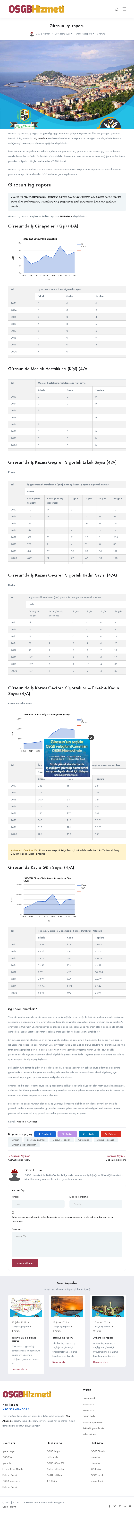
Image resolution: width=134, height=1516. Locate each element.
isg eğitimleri (83, 197)
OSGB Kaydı (89, 1398)
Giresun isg (83, 1139)
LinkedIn (90, 1134)
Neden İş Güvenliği (27, 1121)
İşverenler (7, 1463)
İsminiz (15, 1197)
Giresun (15, 1139)
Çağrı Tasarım (9, 1506)
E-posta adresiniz (78, 1197)
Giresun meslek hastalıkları (23, 1144)
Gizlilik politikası (54, 1475)
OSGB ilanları (89, 1416)
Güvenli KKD (65, 197)
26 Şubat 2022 (62, 33)
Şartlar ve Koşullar (55, 1469)
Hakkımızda (52, 1457)
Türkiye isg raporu (83, 33)
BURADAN (66, 216)
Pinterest (112, 1134)
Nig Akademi (40, 138)
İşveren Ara (88, 1410)
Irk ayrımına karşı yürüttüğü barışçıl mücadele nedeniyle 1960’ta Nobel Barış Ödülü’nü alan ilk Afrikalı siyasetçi (64, 852)
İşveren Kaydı (8, 1451)
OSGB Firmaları (98, 1451)
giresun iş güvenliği (36, 1139)
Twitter (68, 1134)
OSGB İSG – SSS (56, 1463)
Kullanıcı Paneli (90, 1434)
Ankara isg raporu (103, 1338)
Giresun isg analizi (105, 1139)
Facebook (46, 1134)
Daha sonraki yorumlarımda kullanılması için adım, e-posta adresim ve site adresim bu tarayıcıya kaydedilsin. (62, 1219)
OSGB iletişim (53, 1451)
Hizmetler (95, 1463)
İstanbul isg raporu (62, 1338)
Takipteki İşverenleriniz (93, 1428)
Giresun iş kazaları (61, 1139)
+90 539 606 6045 (15, 1409)
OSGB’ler (7, 1457)
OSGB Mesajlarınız (11, 1481)
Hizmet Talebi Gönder (13, 1469)
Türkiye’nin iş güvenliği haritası (24, 1339)
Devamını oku (18, 1369)
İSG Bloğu (52, 1481)
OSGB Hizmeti (34, 1170)
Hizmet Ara (88, 1404)
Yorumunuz (17, 1229)
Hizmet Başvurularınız (93, 1422)
